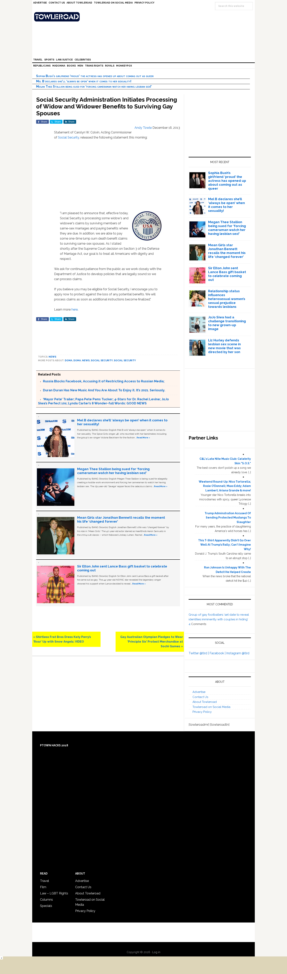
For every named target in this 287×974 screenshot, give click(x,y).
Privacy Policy (202, 712)
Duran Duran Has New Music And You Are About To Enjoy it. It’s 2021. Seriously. (104, 390)
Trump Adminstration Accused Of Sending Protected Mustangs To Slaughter (228, 518)
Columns (46, 899)
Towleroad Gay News (144, 16)
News (52, 356)
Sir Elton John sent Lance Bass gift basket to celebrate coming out (227, 274)
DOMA (68, 360)
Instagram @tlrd (237, 653)
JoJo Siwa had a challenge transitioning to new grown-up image (227, 323)
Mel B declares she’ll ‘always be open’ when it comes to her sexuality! (83, 81)
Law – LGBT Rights (54, 893)
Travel (44, 881)
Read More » (143, 437)
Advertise (199, 692)
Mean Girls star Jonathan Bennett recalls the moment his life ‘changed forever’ (227, 251)
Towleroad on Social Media (211, 707)
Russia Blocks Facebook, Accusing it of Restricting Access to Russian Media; (103, 381)
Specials (46, 906)
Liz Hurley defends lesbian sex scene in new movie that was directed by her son (224, 346)
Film (43, 887)
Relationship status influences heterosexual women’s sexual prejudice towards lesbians (226, 299)
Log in (156, 952)
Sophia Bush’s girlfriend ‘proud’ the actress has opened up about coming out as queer (95, 76)
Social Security (68, 137)
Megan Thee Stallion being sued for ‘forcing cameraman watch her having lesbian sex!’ (94, 86)
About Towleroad (205, 702)
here (74, 309)
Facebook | (217, 653)
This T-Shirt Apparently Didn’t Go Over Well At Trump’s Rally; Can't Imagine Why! (224, 545)
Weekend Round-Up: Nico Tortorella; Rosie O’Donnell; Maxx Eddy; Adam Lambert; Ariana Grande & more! (225, 486)
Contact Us (200, 697)
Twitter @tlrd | (199, 653)
